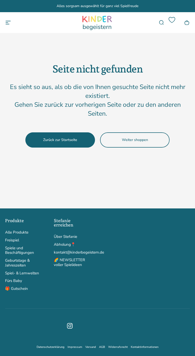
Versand (90, 347)
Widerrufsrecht (118, 347)
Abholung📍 (65, 244)
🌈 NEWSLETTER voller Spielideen (69, 262)
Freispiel (12, 240)
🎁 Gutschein (16, 288)
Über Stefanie (65, 236)
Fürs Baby (13, 280)
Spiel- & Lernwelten (22, 273)
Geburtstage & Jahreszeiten (17, 263)
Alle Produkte (16, 232)
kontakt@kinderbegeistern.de (79, 252)
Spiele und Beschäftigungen (19, 250)
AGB (102, 347)
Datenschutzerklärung (50, 347)
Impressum (75, 347)
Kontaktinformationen (144, 347)
